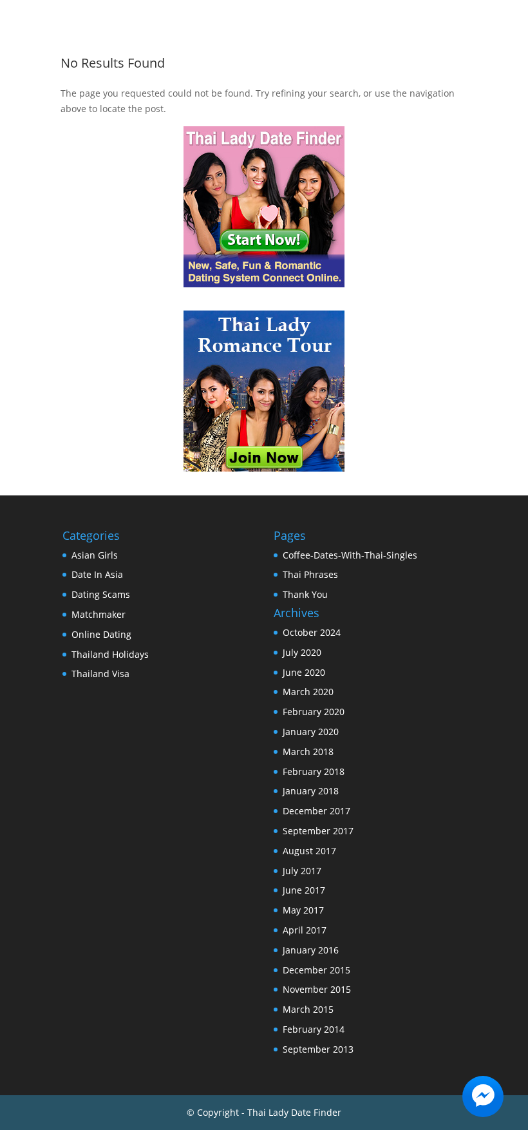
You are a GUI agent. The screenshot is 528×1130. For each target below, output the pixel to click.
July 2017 (302, 871)
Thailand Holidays (110, 654)
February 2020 (313, 711)
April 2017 (304, 930)
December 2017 (316, 811)
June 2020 (304, 672)
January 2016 (311, 950)
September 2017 (318, 831)
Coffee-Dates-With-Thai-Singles (350, 555)
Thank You (305, 594)
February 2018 (313, 771)
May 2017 (303, 910)
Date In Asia (97, 574)
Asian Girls (94, 555)
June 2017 (304, 890)
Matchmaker (98, 614)
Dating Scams (100, 594)
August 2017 (309, 851)
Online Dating (101, 634)
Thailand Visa (100, 673)
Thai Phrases (310, 574)
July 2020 (302, 652)
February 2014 (313, 1029)
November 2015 (317, 989)
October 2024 (312, 632)
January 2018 (311, 791)
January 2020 (311, 731)
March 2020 (308, 691)
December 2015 (316, 970)
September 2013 (318, 1049)
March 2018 (308, 751)
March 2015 (308, 1009)
